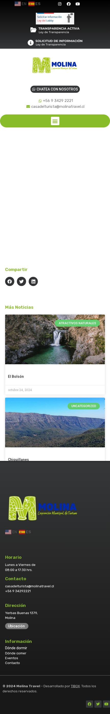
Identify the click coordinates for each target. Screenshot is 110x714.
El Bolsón (16, 376)
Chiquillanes (18, 460)
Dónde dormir (16, 648)
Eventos (11, 658)
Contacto (12, 663)
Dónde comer (15, 653)
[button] (55, 121)
